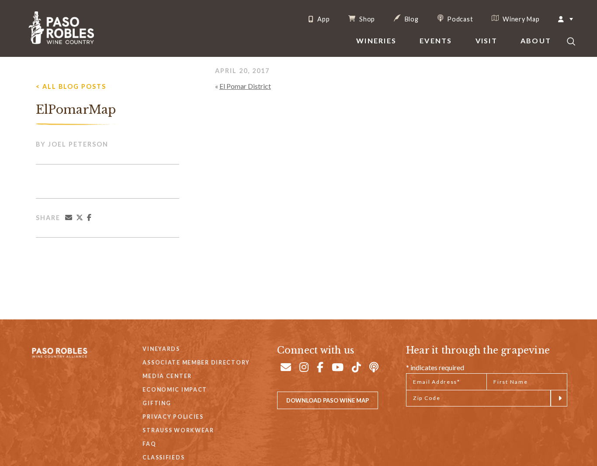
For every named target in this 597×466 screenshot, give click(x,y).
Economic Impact (174, 389)
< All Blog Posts (71, 86)
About (536, 40)
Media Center (167, 376)
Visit (486, 40)
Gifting (156, 403)
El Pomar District (245, 86)
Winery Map (520, 18)
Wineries (376, 40)
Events (436, 40)
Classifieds (163, 457)
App (323, 19)
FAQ (149, 444)
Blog (411, 18)
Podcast (459, 18)
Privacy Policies (172, 417)
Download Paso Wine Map (327, 400)
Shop (366, 18)
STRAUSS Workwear (178, 430)
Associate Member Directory (196, 362)
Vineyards (161, 349)
